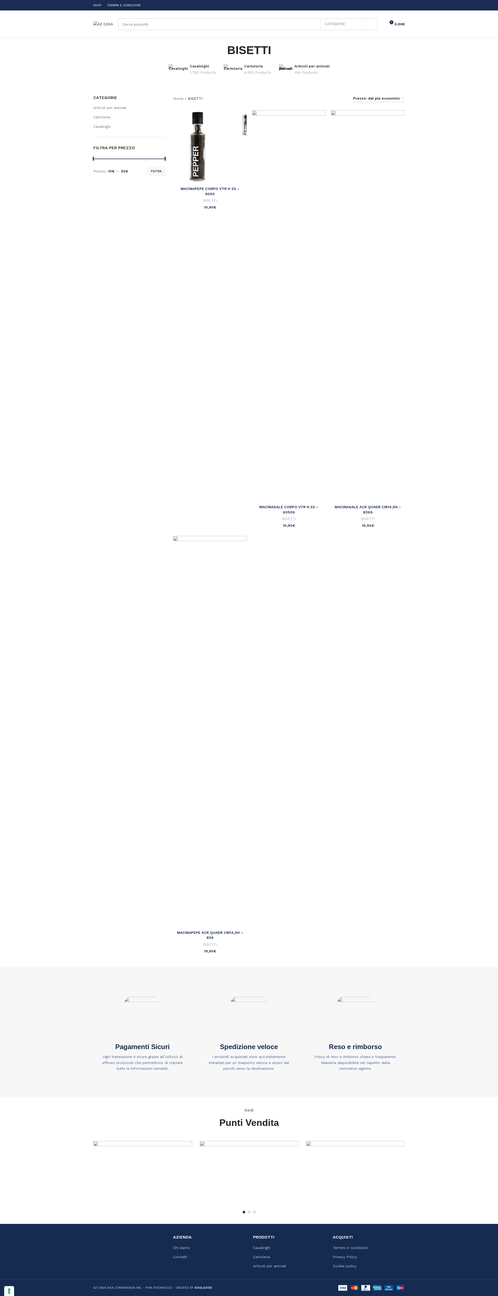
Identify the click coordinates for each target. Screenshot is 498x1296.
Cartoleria (101, 117)
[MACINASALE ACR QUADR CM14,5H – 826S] (368, 306)
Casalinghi (102, 126)
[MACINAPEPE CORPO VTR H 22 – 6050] (210, 147)
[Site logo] (103, 24)
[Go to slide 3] (254, 1212)
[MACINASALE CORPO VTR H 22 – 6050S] (289, 306)
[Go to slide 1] (244, 1212)
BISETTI (210, 200)
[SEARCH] (372, 24)
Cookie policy (344, 1266)
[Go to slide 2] (249, 1212)
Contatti (180, 1257)
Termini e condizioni (350, 1248)
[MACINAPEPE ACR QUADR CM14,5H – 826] (210, 732)
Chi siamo (181, 1248)
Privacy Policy (345, 1257)
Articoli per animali (109, 108)
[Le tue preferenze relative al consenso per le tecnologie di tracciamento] (9, 1291)
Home (178, 98)
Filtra (156, 171)
